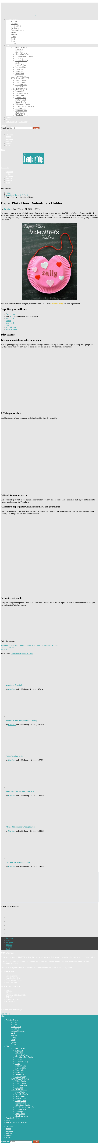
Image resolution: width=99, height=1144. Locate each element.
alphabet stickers (12, 329)
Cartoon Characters (18, 30)
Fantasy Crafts (20, 100)
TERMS (9, 997)
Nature (13, 41)
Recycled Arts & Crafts (49, 645)
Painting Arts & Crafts (32, 645)
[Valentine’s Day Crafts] (52, 669)
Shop (8, 119)
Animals (14, 21)
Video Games (16, 26)
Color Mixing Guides (14, 980)
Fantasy (14, 43)
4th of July (19, 72)
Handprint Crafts (21, 115)
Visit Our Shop (11, 982)
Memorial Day (21, 67)
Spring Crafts (20, 82)
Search (36, 128)
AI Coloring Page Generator (16, 122)
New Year (19, 52)
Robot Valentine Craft (14, 756)
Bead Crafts (20, 95)
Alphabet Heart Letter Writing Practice (20, 827)
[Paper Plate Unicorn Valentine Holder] (52, 775)
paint (12, 316)
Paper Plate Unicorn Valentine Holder (20, 791)
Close (3, 1016)
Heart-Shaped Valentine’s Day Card (19, 862)
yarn (7, 325)
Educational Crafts (22, 104)
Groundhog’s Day (22, 54)
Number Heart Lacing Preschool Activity (21, 720)
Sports (13, 39)
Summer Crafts (21, 85)
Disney (13, 37)
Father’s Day (20, 69)
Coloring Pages (12, 19)
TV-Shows (15, 28)
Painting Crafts (21, 111)
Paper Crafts (20, 91)
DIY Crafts (10, 45)
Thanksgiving (20, 76)
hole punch (10, 323)
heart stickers (11, 327)
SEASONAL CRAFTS (20, 78)
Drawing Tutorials (13, 978)
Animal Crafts (20, 98)
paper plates (11, 314)
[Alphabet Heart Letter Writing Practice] (52, 811)
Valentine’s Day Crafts (24, 56)
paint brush (10, 318)
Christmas (19, 50)
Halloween (19, 74)
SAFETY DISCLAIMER (16, 995)
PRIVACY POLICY (14, 999)
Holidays (14, 24)
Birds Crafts (20, 113)
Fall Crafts (19, 87)
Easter (17, 63)
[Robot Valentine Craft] (52, 740)
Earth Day (19, 58)
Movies (13, 32)
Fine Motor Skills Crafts (24, 106)
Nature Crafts (20, 102)
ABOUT (9, 993)
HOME (9, 991)
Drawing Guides (12, 117)
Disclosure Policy (56, 304)
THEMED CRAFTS (19, 89)
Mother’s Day (20, 65)
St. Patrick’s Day (21, 61)
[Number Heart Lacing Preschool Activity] (52, 705)
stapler (8, 321)
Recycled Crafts (21, 93)
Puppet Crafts (20, 109)
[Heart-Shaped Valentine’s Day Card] (52, 846)
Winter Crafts (20, 80)
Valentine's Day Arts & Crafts (12, 645)
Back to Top (5, 1014)
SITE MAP (10, 1001)
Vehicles (14, 35)
